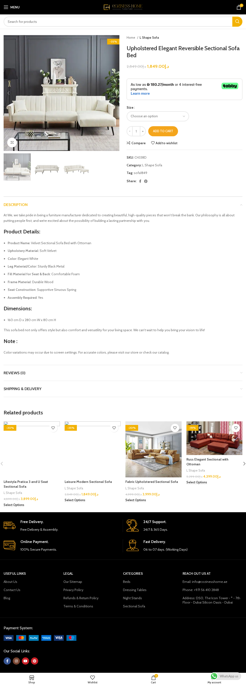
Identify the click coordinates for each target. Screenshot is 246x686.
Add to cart (163, 131)
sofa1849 (140, 173)
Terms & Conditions (78, 606)
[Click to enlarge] (12, 142)
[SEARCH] (237, 22)
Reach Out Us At (197, 573)
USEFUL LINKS (15, 573)
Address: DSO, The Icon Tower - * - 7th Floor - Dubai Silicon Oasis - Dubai (211, 600)
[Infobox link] (61, 525)
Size (130, 107)
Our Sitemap (72, 582)
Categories (133, 573)
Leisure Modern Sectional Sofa (88, 482)
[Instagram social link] (16, 661)
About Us (10, 582)
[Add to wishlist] (53, 428)
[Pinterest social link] (146, 181)
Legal (68, 573)
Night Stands (132, 598)
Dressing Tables (135, 590)
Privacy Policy (73, 590)
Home (131, 37)
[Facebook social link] (140, 181)
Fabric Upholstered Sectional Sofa (151, 482)
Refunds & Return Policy (80, 598)
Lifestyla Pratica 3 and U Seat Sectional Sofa (26, 484)
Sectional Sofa (134, 606)
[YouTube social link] (25, 661)
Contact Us (12, 590)
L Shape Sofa (149, 37)
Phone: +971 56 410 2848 (201, 590)
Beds (126, 582)
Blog (7, 598)
